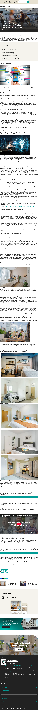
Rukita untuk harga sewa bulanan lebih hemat (16, 492)
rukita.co (5, 562)
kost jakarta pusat (4, 569)
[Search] (28, 2)
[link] (12, 597)
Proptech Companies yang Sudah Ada (8, 52)
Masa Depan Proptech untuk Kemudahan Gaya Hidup (10, 55)
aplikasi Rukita (11, 561)
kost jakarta (3, 571)
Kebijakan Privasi (17, 708)
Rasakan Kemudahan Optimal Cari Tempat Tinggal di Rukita (11, 57)
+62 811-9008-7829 (33, 667)
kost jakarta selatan (5, 572)
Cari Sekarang (19, 649)
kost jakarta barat (4, 570)
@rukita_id (33, 562)
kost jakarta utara (4, 573)
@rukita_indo (24, 562)
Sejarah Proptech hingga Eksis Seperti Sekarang (10, 49)
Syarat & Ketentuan (12, 708)
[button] (33, 2)
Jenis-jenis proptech (6, 46)
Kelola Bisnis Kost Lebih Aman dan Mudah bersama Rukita (11, 58)
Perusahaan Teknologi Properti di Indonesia (9, 53)
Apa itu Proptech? (5, 45)
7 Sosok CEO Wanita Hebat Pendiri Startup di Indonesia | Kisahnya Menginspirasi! (20, 206)
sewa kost (15, 117)
